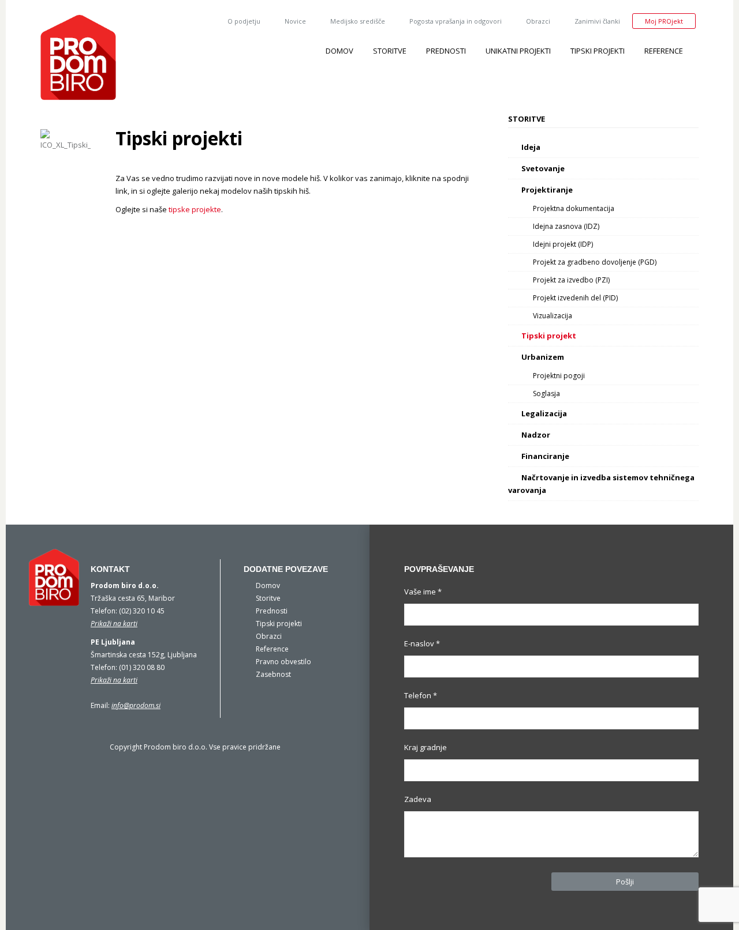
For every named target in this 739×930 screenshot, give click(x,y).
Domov (339, 51)
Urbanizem (542, 357)
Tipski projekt (548, 335)
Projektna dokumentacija (573, 208)
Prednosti (446, 51)
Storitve (389, 51)
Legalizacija (544, 413)
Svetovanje (543, 168)
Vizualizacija (552, 316)
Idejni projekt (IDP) (563, 244)
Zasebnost (273, 674)
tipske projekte (194, 209)
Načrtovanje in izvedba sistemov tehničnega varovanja (601, 483)
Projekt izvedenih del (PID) (575, 298)
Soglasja (546, 393)
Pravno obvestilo (283, 662)
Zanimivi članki (597, 21)
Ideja (530, 147)
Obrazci (538, 21)
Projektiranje (547, 190)
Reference (663, 51)
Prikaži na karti (114, 623)
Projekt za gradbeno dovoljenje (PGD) (594, 262)
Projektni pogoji (559, 376)
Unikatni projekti (518, 51)
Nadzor (535, 435)
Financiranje (545, 456)
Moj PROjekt (664, 21)
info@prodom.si (136, 705)
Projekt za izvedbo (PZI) (571, 280)
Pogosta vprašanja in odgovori (455, 21)
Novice (295, 21)
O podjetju (243, 21)
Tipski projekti (597, 51)
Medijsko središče (357, 21)
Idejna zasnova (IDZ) (566, 226)
